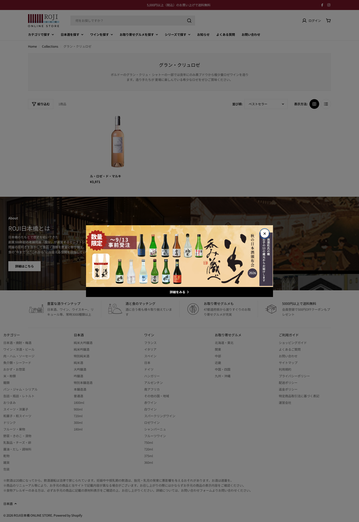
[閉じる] (265, 233)
